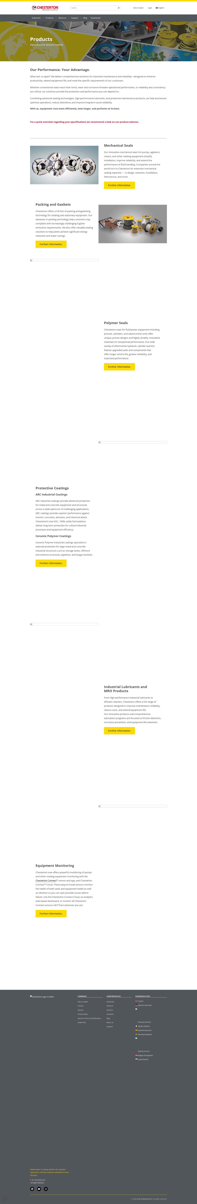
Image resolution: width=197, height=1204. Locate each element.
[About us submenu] (68, 17)
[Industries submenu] (43, 17)
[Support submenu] (80, 17)
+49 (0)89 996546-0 (37, 1183)
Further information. (119, 185)
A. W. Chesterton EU (37, 1180)
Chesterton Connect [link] (46, 880)
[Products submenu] (56, 17)
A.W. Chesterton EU (144, 1199)
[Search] (119, 8)
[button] (5, 1199)
